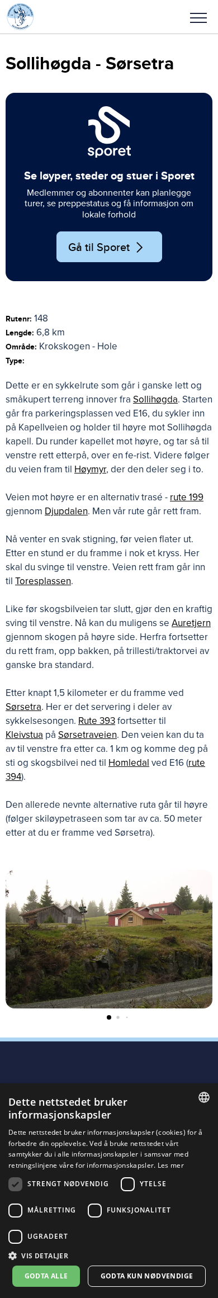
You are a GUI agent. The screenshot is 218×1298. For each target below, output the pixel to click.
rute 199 (186, 497)
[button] (198, 17)
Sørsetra (23, 707)
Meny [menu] (198, 17)
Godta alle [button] (46, 1276)
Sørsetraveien (87, 735)
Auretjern (191, 623)
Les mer (171, 1165)
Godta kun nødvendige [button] (147, 1276)
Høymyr (90, 469)
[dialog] (109, 1190)
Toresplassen (43, 581)
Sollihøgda (155, 399)
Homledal (128, 763)
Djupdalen (66, 511)
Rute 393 (96, 721)
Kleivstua (24, 735)
